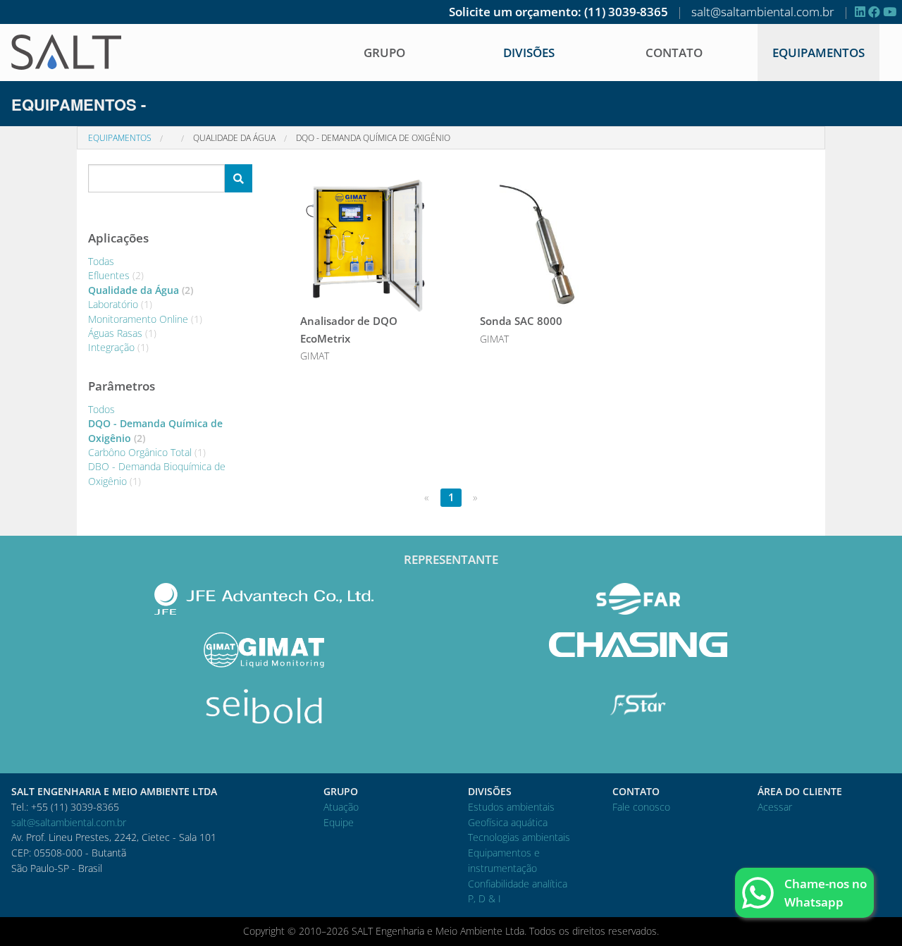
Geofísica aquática (508, 822)
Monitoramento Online (145, 319)
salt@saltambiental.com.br (762, 12)
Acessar (775, 806)
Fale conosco (641, 806)
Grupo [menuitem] (384, 52)
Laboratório (120, 304)
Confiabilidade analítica (517, 883)
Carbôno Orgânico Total (147, 452)
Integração (118, 347)
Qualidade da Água (234, 138)
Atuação (341, 806)
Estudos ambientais (511, 806)
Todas (101, 261)
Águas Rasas (122, 333)
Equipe (338, 822)
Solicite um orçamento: (515, 12)
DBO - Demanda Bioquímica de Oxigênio (157, 473)
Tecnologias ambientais (519, 837)
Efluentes (116, 275)
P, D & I (484, 898)
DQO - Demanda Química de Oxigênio (373, 138)
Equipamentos (818, 52)
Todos (101, 409)
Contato (674, 52)
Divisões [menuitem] (529, 52)
